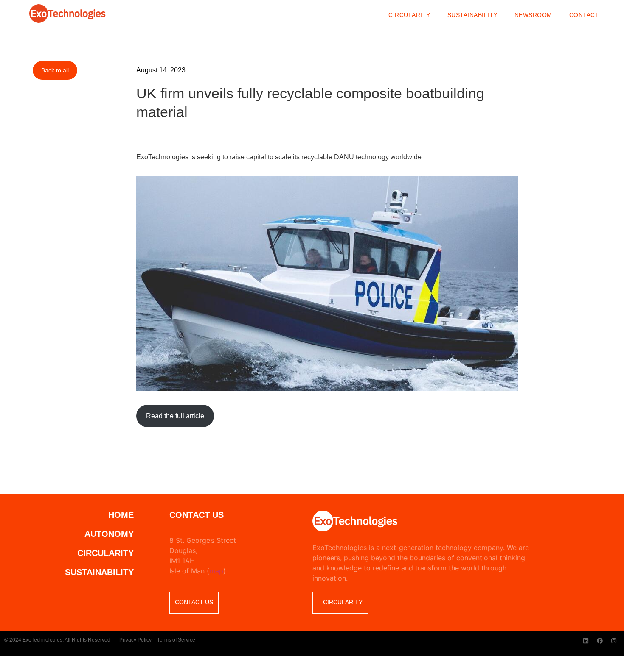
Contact (584, 15)
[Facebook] (600, 641)
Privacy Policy (135, 640)
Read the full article (175, 416)
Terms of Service (176, 640)
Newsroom (533, 15)
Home (121, 515)
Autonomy (109, 534)
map (216, 571)
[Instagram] (614, 641)
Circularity (409, 15)
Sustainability (472, 15)
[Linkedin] (586, 641)
